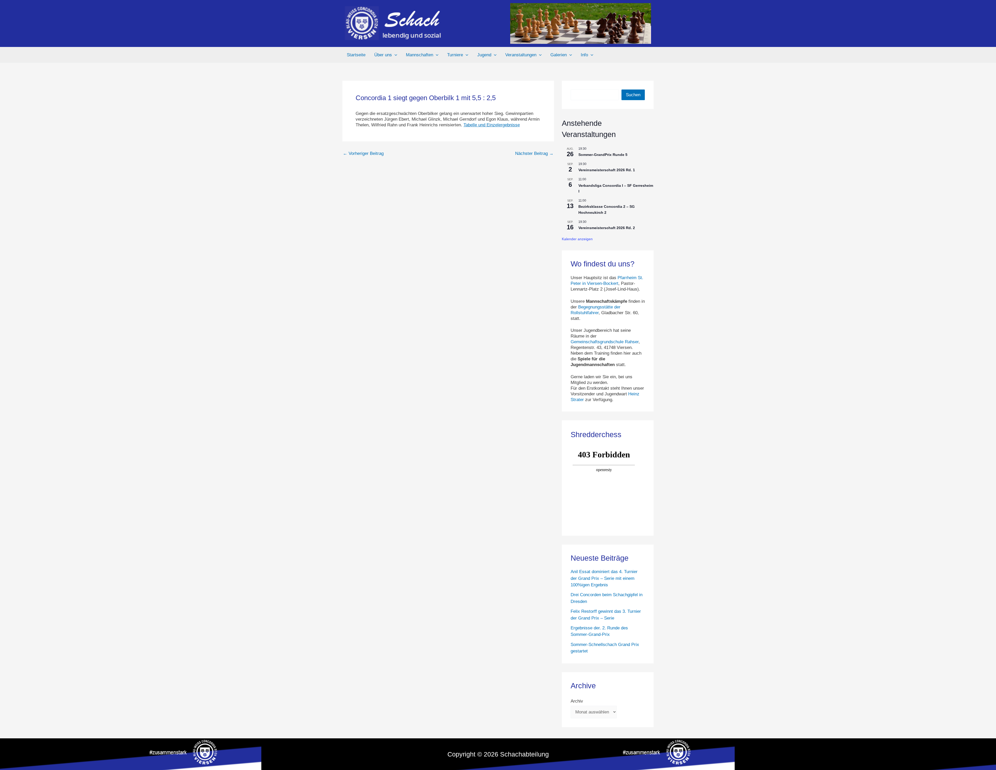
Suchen (633, 94)
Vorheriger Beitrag (363, 153)
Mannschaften (419, 54)
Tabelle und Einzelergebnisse (492, 124)
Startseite (356, 54)
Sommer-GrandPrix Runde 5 (602, 155)
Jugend (484, 54)
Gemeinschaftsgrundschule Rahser (605, 341)
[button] (394, 55)
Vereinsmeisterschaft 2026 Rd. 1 (606, 170)
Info (584, 54)
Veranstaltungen (520, 54)
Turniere (455, 54)
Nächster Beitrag (534, 153)
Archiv (577, 701)
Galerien (558, 54)
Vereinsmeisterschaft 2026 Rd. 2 (606, 228)
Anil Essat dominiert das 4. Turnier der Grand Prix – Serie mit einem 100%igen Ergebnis (604, 578)
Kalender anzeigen (577, 239)
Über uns (383, 54)
